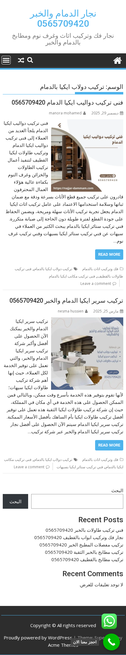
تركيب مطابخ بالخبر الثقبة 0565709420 (84, 552)
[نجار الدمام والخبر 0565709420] (117, 59)
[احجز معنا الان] (111, 642)
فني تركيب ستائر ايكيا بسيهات (80, 466)
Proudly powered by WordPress (38, 637)
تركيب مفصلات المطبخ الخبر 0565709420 (81, 545)
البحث (117, 490)
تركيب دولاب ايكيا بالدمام (53, 268)
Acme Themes (63, 645)
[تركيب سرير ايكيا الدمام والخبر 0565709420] (87, 321)
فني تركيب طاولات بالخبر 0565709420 (84, 530)
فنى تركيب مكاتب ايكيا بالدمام (72, 276)
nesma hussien (70, 311)
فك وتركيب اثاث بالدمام (100, 268)
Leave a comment (95, 283)
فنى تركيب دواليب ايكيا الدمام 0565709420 (67, 102)
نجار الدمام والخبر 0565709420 (63, 18)
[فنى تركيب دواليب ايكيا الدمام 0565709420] (87, 123)
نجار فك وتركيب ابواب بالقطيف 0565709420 (78, 537)
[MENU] (6, 60)
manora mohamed (65, 113)
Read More (109, 254)
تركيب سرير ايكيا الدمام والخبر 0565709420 (66, 300)
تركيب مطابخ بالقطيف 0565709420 (87, 559)
